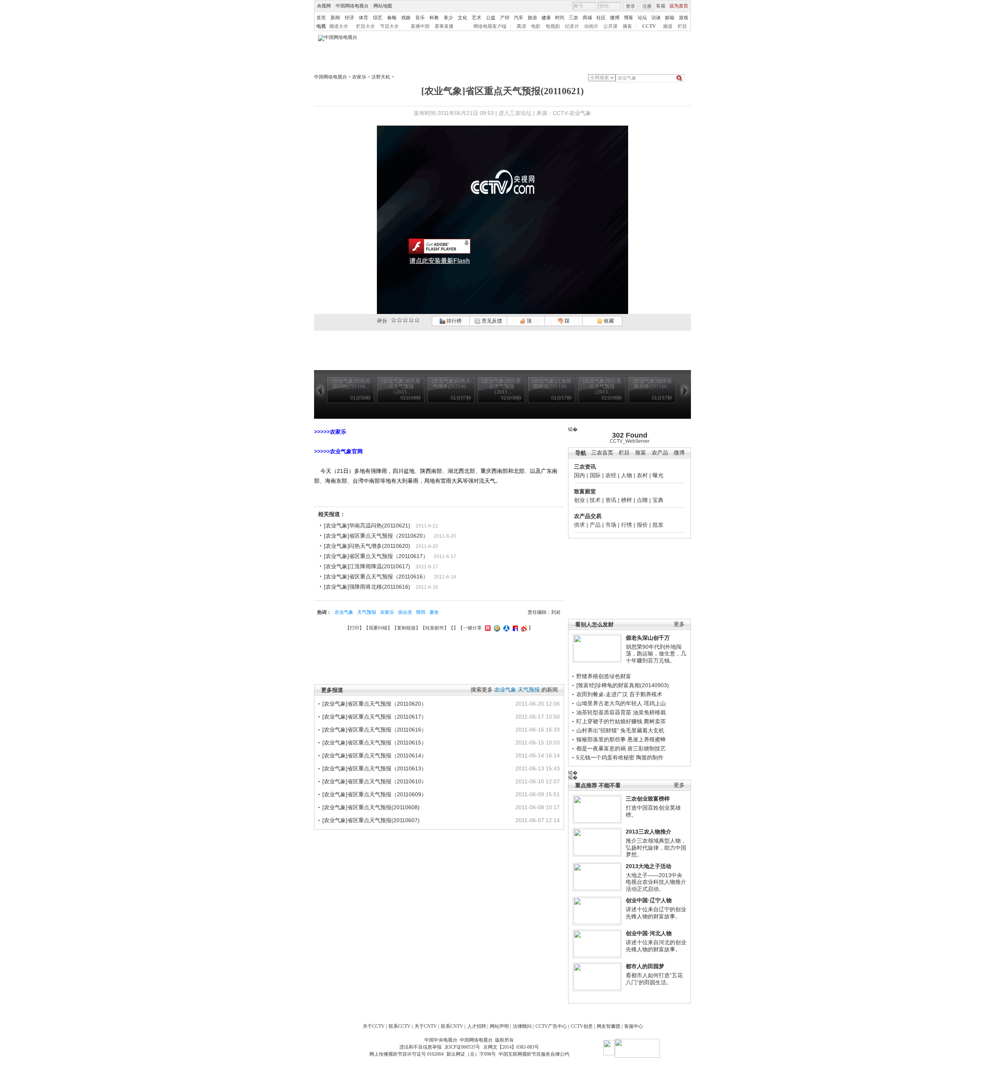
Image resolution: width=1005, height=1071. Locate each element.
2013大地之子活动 (648, 866)
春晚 (392, 17)
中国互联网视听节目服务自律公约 (534, 1054)
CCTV (649, 26)
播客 (627, 26)
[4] (399, 320)
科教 (434, 17)
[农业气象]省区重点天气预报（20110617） (376, 556)
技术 (595, 500)
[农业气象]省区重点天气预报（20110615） (374, 742)
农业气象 (343, 612)
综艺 (377, 17)
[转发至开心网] (487, 628)
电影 (536, 26)
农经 (610, 475)
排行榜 (453, 321)
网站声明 (499, 1026)
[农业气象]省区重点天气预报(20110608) (371, 807)
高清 (521, 26)
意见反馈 (491, 321)
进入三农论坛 (515, 113)
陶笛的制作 (649, 757)
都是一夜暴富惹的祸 (601, 748)
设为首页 (678, 6)
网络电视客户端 (489, 26)
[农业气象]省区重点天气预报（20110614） (374, 755)
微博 (614, 17)
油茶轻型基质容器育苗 (603, 712)
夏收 (434, 612)
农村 (642, 475)
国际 (595, 475)
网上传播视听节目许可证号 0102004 (406, 1054)
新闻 (335, 17)
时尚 (560, 17)
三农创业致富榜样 (648, 798)
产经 (505, 17)
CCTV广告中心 (551, 1026)
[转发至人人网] (505, 628)
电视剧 (553, 26)
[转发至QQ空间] (496, 628)
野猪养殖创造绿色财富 (603, 676)
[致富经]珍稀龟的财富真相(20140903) (622, 685)
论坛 (642, 17)
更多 (679, 624)
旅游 (532, 17)
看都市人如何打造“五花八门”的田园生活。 (654, 978)
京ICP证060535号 (462, 1047)
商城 (587, 17)
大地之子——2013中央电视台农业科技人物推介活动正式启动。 (656, 882)
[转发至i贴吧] (514, 628)
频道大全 (338, 26)
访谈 (656, 17)
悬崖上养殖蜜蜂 (646, 739)
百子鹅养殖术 (645, 694)
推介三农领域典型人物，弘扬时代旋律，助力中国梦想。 (656, 847)
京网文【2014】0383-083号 (511, 1047)
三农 (573, 17)
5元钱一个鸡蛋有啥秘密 (605, 757)
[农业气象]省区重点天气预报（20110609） (374, 794)
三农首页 (602, 453)
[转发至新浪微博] (523, 628)
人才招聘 (476, 1026)
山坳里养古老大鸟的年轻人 (609, 703)
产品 (595, 525)
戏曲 (406, 17)
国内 (579, 475)
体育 (363, 17)
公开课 (610, 26)
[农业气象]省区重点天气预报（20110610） (374, 781)
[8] (411, 320)
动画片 (591, 26)
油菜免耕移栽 (649, 712)
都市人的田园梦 (645, 966)
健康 (546, 17)
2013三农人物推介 (648, 831)
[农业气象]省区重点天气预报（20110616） (376, 576)
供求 (579, 525)
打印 (354, 628)
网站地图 (382, 6)
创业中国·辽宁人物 (649, 900)
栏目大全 (365, 26)
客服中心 (633, 1026)
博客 (628, 17)
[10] (417, 320)
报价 (642, 525)
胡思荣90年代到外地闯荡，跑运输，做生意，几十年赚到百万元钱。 (656, 654)
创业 (579, 500)
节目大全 (389, 26)
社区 (601, 17)
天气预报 (366, 612)
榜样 (626, 500)
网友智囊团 (608, 1026)
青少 (448, 17)
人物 (626, 475)
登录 (630, 6)
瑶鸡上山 (655, 703)
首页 (321, 17)
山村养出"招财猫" (597, 730)
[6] (405, 320)
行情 (626, 525)
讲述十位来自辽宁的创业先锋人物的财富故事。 (656, 913)
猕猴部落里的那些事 (601, 739)
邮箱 (669, 17)
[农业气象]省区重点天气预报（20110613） (374, 768)
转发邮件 (434, 628)
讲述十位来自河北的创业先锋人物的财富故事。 (656, 945)
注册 (647, 6)
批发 (657, 525)
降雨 (421, 612)
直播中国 (420, 26)
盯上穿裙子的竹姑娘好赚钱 (609, 721)
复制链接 (406, 628)
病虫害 (405, 612)
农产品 (660, 453)
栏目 (682, 26)
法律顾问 (522, 1026)
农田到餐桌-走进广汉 (602, 694)
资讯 (610, 500)
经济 (349, 17)
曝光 (657, 475)
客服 (660, 6)
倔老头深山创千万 (648, 638)
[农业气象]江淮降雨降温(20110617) (367, 566)
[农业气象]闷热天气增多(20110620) (367, 546)
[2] (394, 320)
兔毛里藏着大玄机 (642, 730)
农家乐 (359, 77)
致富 (640, 453)
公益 (490, 17)
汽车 (518, 17)
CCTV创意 (582, 1026)
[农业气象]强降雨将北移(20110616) (367, 587)
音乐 (420, 17)
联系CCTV (400, 1026)
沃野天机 (380, 77)
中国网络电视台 (352, 6)
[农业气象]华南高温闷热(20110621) (367, 525)
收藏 (608, 321)
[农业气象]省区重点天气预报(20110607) (371, 820)
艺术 (476, 17)
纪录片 (572, 26)
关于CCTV (374, 1026)
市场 (610, 525)
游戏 (683, 17)
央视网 (324, 6)
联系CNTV (452, 1026)
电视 (321, 26)
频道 (667, 26)
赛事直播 (444, 26)
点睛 (642, 500)
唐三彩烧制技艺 (646, 748)
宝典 (657, 500)
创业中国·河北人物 (649, 933)
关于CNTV (426, 1026)
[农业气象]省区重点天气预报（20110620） (376, 536)
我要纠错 (378, 628)
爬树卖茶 (655, 721)
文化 (462, 17)
